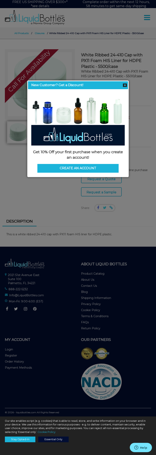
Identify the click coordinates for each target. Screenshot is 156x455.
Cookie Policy (46, 432)
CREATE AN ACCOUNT (78, 168)
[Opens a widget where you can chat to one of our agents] (141, 448)
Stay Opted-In (20, 439)
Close (125, 85)
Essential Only (53, 439)
